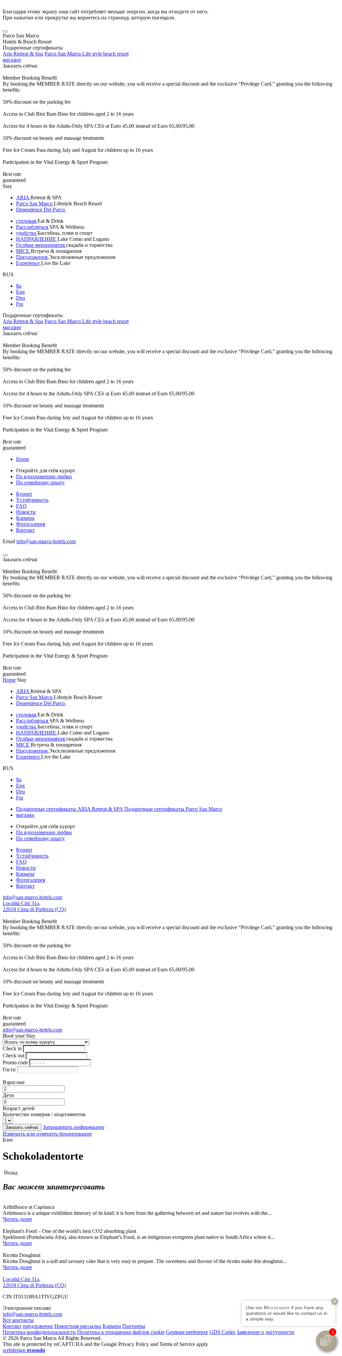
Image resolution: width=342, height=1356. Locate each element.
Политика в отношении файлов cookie (121, 1332)
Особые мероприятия (41, 245)
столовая (26, 221)
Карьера (25, 518)
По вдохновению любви (44, 476)
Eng (20, 292)
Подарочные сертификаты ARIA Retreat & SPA (69, 809)
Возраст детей (19, 1108)
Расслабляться (32, 227)
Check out (13, 1055)
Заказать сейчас (20, 66)
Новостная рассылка (77, 1326)
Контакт (25, 530)
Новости (26, 512)
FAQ (21, 506)
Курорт (24, 494)
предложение (38, 1326)
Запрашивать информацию (73, 1127)
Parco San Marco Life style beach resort (86, 54)
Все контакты (18, 1320)
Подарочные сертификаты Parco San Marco (173, 809)
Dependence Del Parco (41, 209)
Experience (28, 263)
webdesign (24, 1350)
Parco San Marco (35, 203)
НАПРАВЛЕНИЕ (36, 239)
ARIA (23, 197)
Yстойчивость (32, 500)
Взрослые (14, 1082)
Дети (8, 1095)
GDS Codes (222, 1332)
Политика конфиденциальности (39, 1332)
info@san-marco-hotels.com (46, 541)
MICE (23, 251)
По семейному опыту (40, 482)
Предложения (32, 257)
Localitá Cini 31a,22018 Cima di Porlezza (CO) (34, 906)
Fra (19, 304)
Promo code (15, 1062)
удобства (26, 233)
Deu (20, 298)
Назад (10, 1172)
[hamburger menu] (5, 31)
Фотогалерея (30, 524)
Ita (18, 286)
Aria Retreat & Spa (23, 54)
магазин (12, 60)
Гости (9, 1069)
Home (22, 459)
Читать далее (17, 1219)
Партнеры (133, 1326)
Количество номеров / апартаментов (44, 1114)
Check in (12, 1048)
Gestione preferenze (187, 1332)
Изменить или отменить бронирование (47, 1134)
